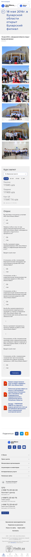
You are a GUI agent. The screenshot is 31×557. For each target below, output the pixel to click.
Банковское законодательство (15, 522)
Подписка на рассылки (15, 525)
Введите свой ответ (10, 253)
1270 (3, 488)
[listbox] (15, 174)
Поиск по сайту (11, 528)
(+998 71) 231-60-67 (9, 505)
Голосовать (15, 373)
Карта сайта (21, 528)
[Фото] (3, 12)
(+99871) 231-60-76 (9, 498)
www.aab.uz (13, 542)
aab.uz (7, 5)
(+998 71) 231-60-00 (9, 490)
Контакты (15, 531)
